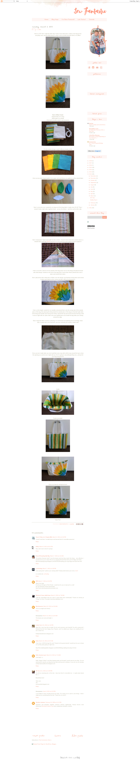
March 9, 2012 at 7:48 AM (57, 595)
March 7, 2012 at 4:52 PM (45, 581)
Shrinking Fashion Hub (47, 706)
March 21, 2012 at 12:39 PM (45, 670)
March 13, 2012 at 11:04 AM (50, 615)
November (93, 178)
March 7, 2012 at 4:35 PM (49, 568)
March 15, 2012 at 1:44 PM (46, 625)
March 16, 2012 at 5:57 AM (46, 641)
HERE (48, 241)
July (92, 187)
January (93, 205)
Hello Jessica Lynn (41, 655)
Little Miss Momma (94, 135)
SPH (37, 581)
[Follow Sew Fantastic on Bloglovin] (94, 151)
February (93, 202)
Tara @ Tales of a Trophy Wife (44, 537)
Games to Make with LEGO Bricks (97, 124)
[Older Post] (77, 737)
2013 (90, 171)
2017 (90, 163)
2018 (90, 160)
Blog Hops (55, 19)
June (92, 189)
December (93, 176)
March (92, 195)
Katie (37, 641)
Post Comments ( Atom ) (45, 740)
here (76, 570)
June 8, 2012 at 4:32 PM (49, 691)
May (92, 191)
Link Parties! (82, 19)
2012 (90, 174)
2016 (90, 165)
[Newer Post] (38, 737)
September (94, 182)
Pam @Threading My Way (43, 556)
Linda (37, 625)
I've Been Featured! (68, 19)
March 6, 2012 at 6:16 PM (59, 537)
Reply (37, 541)
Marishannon (39, 606)
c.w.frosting (39, 568)
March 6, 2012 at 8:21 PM (46, 546)
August (92, 184)
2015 (90, 167)
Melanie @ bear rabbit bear (43, 595)
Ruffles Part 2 (93, 200)
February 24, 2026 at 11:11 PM (53, 702)
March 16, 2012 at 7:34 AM (54, 655)
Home (46, 19)
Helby (37, 546)
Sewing (91, 123)
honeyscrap (92, 142)
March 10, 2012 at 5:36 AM (50, 606)
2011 (90, 207)
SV (36, 670)
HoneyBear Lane (93, 128)
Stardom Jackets (40, 702)
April (92, 193)
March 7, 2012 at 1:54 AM (57, 556)
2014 (90, 169)
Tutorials (91, 19)
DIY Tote (92, 197)
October (93, 180)
